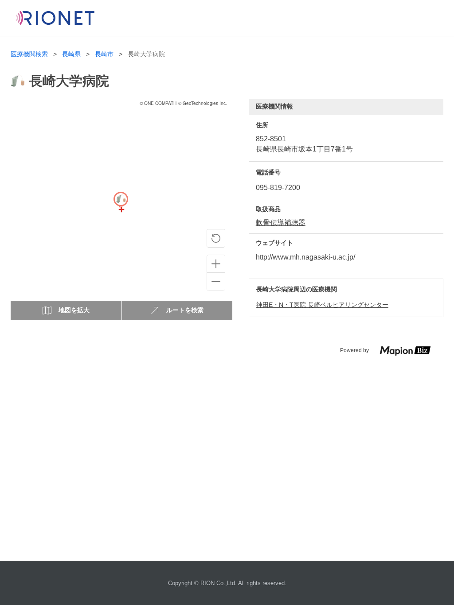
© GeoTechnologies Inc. (202, 103)
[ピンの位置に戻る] (216, 238)
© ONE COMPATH (158, 103)
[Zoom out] (216, 282)
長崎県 (71, 54)
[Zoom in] (216, 264)
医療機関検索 (29, 54)
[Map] (121, 209)
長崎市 (104, 54)
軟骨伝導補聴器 (280, 222)
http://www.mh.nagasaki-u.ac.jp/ (305, 257)
